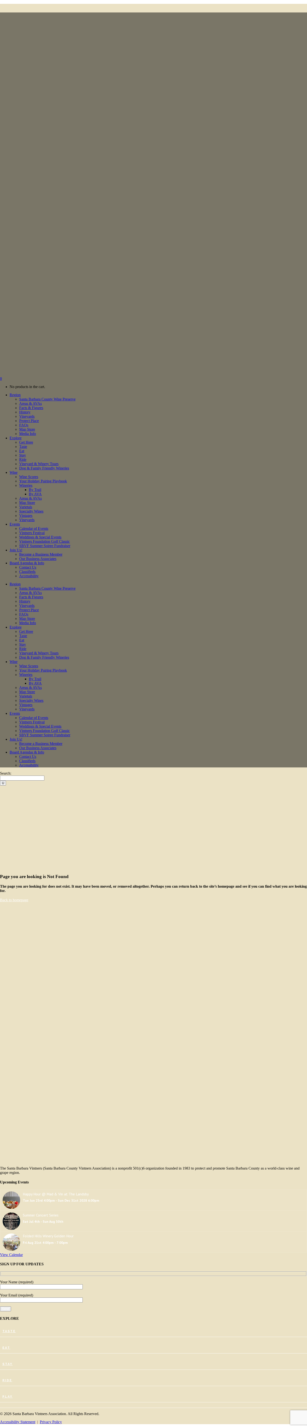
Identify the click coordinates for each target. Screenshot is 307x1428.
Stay (7, 1364)
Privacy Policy (51, 1422)
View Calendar (11, 1255)
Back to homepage (14, 900)
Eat (6, 1347)
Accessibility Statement (17, 1422)
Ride (7, 1380)
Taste (9, 1331)
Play (7, 1396)
